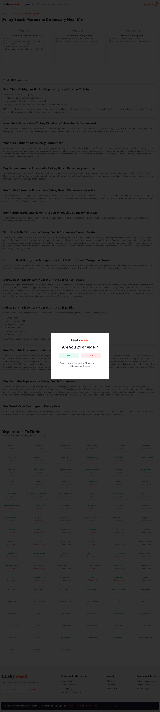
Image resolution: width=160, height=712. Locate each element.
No (91, 355)
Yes (68, 355)
